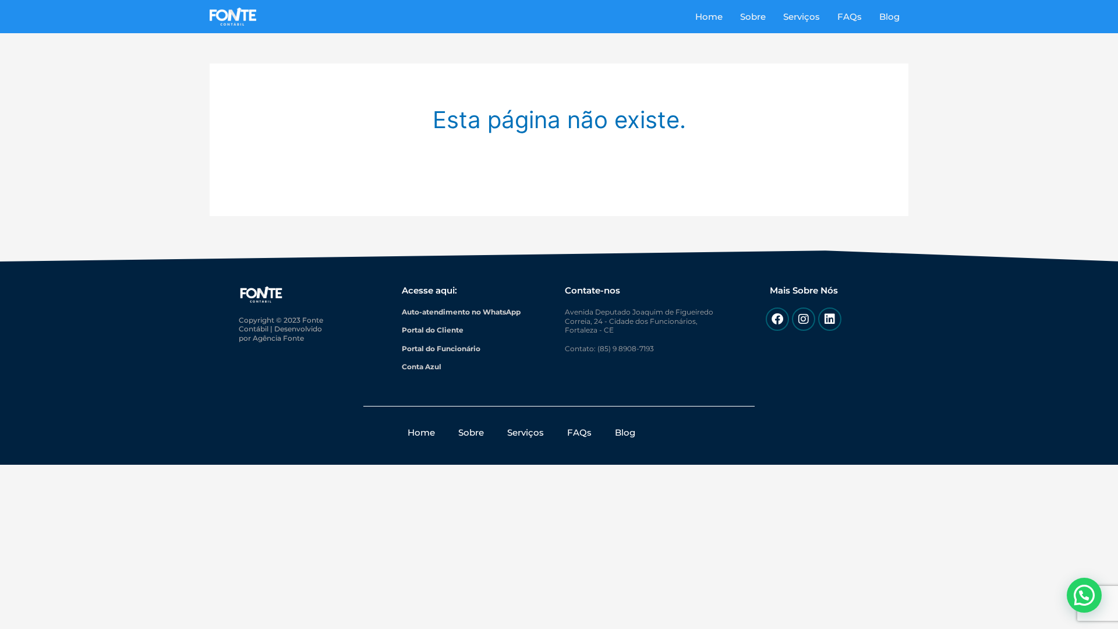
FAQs (849, 16)
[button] (1084, 595)
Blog (889, 16)
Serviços (801, 16)
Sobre (753, 16)
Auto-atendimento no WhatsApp (461, 312)
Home (709, 16)
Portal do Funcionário (441, 348)
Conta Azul (421, 366)
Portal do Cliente (433, 330)
